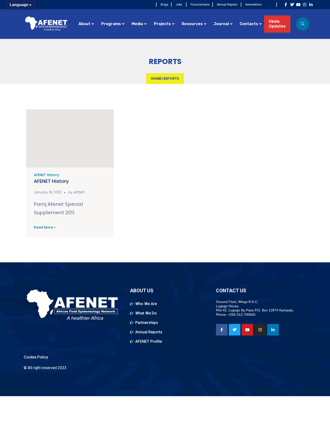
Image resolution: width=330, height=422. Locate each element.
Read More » (45, 227)
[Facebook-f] (286, 5)
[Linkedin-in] (311, 5)
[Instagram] (305, 5)
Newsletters (253, 4)
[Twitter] (292, 5)
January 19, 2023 (47, 192)
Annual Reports (227, 4)
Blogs (164, 4)
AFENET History (46, 174)
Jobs (179, 4)
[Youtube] (298, 5)
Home (156, 78)
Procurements (200, 4)
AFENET (79, 192)
